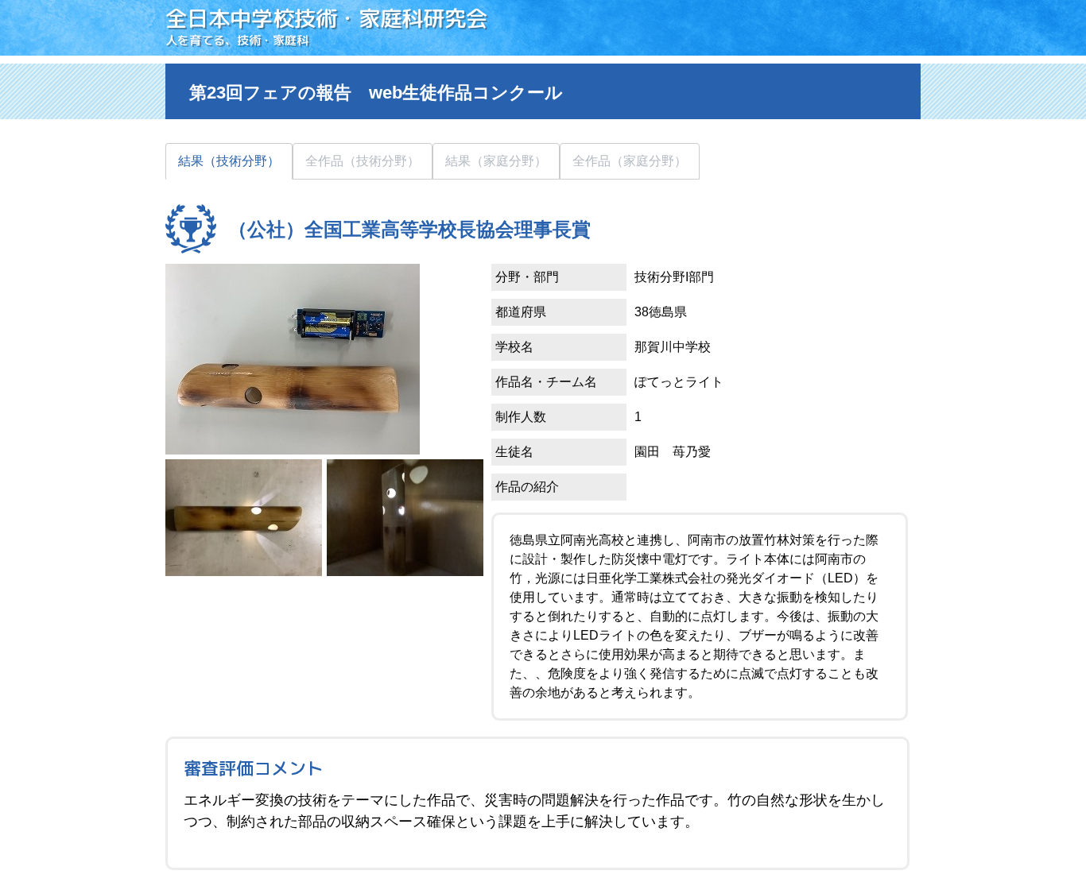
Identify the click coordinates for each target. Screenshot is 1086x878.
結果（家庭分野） (496, 161)
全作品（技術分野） (362, 161)
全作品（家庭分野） (629, 161)
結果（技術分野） (229, 161)
